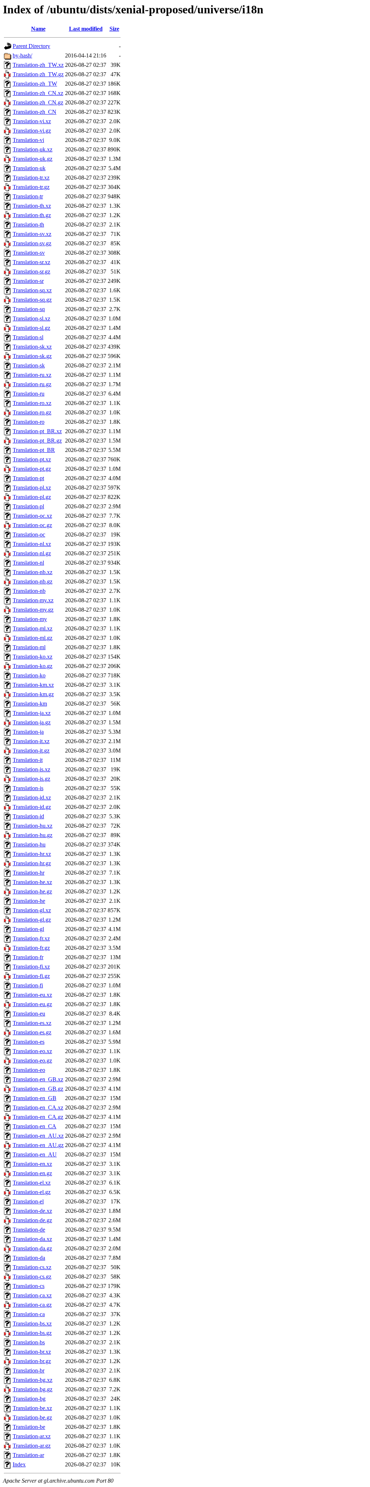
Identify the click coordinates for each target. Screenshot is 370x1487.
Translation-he (29, 901)
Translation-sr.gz (31, 271)
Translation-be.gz (32, 1417)
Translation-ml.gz (32, 638)
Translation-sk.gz (32, 356)
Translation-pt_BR (34, 450)
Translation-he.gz (32, 891)
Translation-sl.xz (31, 318)
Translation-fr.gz (31, 948)
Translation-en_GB (34, 1098)
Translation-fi (28, 985)
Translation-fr (28, 957)
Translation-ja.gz (32, 722)
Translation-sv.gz (32, 243)
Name (38, 29)
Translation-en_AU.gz (38, 1145)
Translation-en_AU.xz (38, 1136)
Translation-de (29, 1230)
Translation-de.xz (32, 1211)
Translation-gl (28, 929)
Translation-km (30, 704)
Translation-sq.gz (32, 300)
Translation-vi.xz (32, 121)
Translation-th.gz (32, 215)
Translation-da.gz (32, 1248)
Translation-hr (28, 873)
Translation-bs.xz (32, 1323)
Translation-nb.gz (32, 581)
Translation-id (28, 816)
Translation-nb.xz (32, 572)
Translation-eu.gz (32, 1004)
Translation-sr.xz (31, 262)
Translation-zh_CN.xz (38, 93)
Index (19, 1464)
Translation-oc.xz (32, 516)
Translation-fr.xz (31, 938)
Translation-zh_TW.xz (38, 65)
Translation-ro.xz (32, 403)
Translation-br (28, 1370)
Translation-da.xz (32, 1239)
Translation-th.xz (32, 206)
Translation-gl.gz (32, 920)
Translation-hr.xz (32, 854)
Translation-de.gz (32, 1220)
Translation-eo (29, 1070)
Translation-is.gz (31, 779)
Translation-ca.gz (32, 1305)
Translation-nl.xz (32, 544)
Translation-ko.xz (32, 657)
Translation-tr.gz (31, 187)
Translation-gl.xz (32, 910)
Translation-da (29, 1258)
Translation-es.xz (32, 1023)
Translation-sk (29, 365)
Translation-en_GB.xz (38, 1079)
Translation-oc (29, 534)
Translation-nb (29, 591)
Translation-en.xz (32, 1164)
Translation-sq (29, 309)
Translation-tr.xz (31, 177)
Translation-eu (29, 1013)
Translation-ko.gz (32, 666)
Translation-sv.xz (32, 234)
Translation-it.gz (31, 750)
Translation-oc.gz (32, 525)
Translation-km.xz (33, 685)
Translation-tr (28, 196)
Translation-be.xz (32, 1408)
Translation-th (28, 224)
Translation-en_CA (34, 1126)
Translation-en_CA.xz (38, 1107)
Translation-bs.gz (32, 1333)
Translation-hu (29, 844)
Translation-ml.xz (32, 628)
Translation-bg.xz (32, 1380)
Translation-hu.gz (32, 835)
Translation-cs (28, 1286)
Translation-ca (29, 1314)
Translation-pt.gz (32, 469)
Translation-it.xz (31, 741)
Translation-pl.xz (32, 487)
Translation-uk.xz (32, 149)
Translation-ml (29, 647)
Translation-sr (28, 281)
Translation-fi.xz (31, 967)
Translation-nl (28, 563)
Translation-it (28, 760)
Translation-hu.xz (32, 826)
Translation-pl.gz (32, 497)
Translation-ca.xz (32, 1295)
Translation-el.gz (32, 1192)
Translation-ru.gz (32, 384)
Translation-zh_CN (34, 112)
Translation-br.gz (32, 1361)
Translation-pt (28, 478)
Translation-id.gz (32, 807)
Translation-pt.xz (32, 459)
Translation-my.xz (33, 600)
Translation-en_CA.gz (38, 1117)
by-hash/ (22, 55)
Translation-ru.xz (32, 375)
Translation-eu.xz (32, 995)
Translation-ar (28, 1455)
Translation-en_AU (35, 1154)
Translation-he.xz (32, 882)
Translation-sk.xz (32, 347)
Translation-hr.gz (32, 863)
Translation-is (28, 788)
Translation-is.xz (31, 769)
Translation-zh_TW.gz (38, 74)
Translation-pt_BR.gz (37, 441)
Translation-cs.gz (32, 1276)
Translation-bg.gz (32, 1389)
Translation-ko (29, 675)
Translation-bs (29, 1342)
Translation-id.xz (32, 797)
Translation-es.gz (32, 1032)
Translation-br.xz (32, 1352)
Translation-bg (29, 1399)
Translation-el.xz (32, 1183)
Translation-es (28, 1042)
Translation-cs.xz (32, 1267)
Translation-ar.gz (32, 1446)
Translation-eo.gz (32, 1060)
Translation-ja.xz (32, 713)
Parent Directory (31, 46)
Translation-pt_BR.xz (37, 431)
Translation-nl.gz (32, 553)
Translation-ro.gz (32, 412)
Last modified (86, 29)
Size (114, 29)
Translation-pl (28, 506)
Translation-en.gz (32, 1173)
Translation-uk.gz (32, 159)
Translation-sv (29, 253)
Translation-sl (28, 337)
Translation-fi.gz (31, 976)
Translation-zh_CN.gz (38, 102)
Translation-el (28, 1201)
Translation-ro (28, 422)
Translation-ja (28, 732)
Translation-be (29, 1427)
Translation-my (30, 619)
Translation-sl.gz (31, 328)
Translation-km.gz (33, 694)
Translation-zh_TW (35, 84)
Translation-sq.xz (32, 290)
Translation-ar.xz (32, 1436)
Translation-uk (29, 168)
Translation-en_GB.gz (38, 1089)
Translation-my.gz (33, 610)
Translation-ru (28, 394)
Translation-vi (28, 140)
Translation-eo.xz (32, 1051)
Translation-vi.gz (32, 131)
